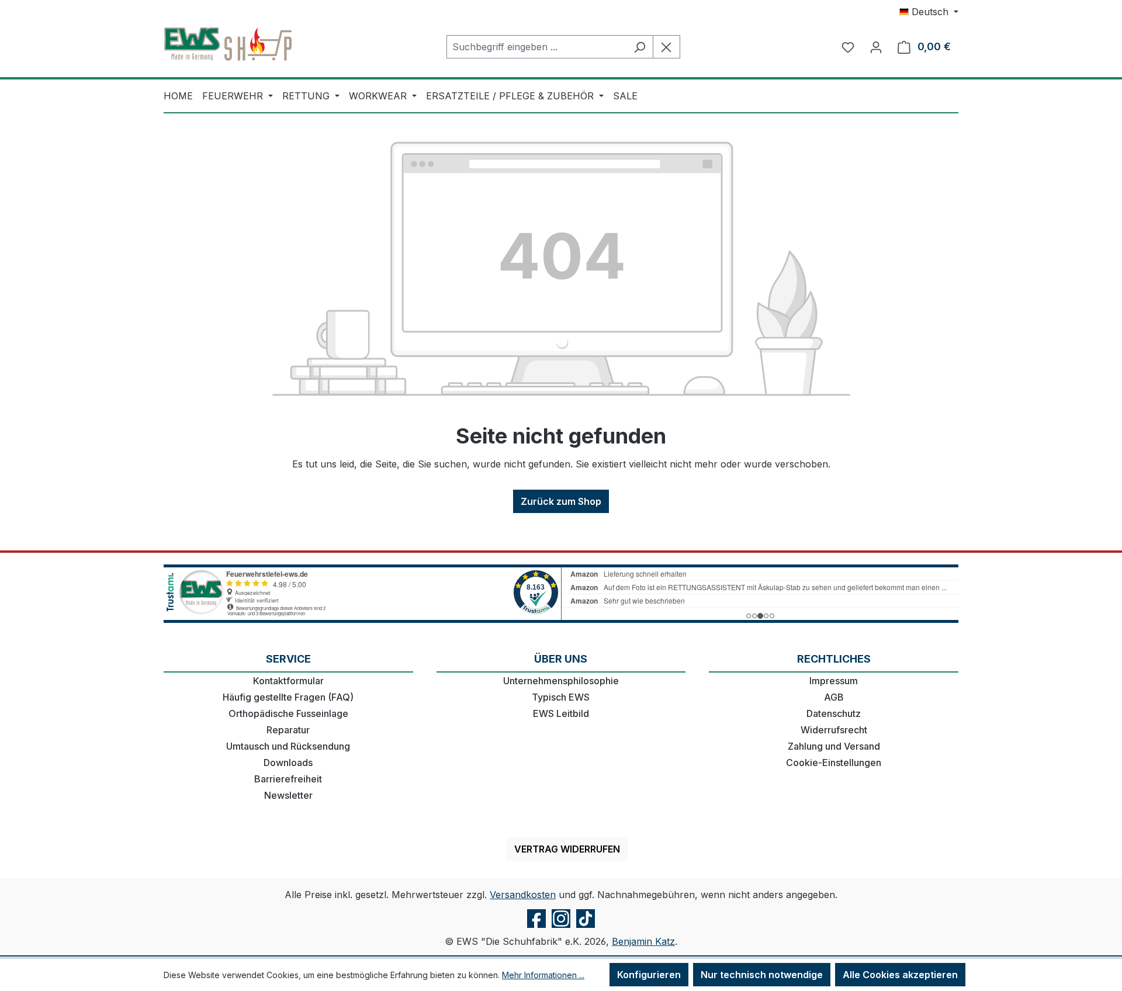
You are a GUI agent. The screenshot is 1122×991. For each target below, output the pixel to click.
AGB (834, 697)
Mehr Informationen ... (543, 975)
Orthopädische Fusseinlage (288, 713)
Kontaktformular (288, 681)
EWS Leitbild (561, 713)
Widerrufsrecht (834, 730)
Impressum (833, 681)
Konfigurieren (649, 974)
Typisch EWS (561, 697)
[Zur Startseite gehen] (228, 44)
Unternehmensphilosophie (561, 681)
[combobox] (536, 46)
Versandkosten (523, 894)
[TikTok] (585, 927)
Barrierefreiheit (288, 779)
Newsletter (288, 795)
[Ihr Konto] (876, 46)
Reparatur (288, 730)
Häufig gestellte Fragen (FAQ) (288, 697)
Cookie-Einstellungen (833, 762)
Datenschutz (833, 713)
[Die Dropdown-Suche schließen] (666, 46)
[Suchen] (639, 46)
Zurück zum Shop (561, 501)
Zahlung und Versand (834, 746)
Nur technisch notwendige (762, 974)
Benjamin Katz (643, 941)
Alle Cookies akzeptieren (900, 974)
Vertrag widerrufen (567, 849)
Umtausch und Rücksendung (288, 746)
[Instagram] (561, 927)
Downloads (288, 762)
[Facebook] (536, 927)
